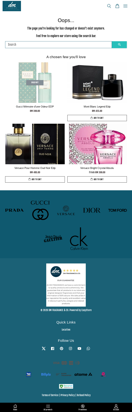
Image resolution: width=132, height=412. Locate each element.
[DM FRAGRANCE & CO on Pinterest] (61, 350)
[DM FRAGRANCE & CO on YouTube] (79, 350)
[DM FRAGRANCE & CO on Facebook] (52, 350)
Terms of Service (50, 395)
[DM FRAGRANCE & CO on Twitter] (43, 350)
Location (66, 329)
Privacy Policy (67, 395)
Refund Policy (84, 395)
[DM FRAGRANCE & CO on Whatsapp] (88, 350)
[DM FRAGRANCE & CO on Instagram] (70, 350)
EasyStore (86, 310)
